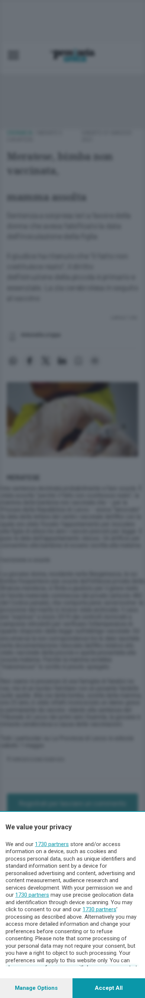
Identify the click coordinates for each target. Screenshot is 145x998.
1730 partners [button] (52, 844)
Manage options (36, 988)
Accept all (109, 988)
